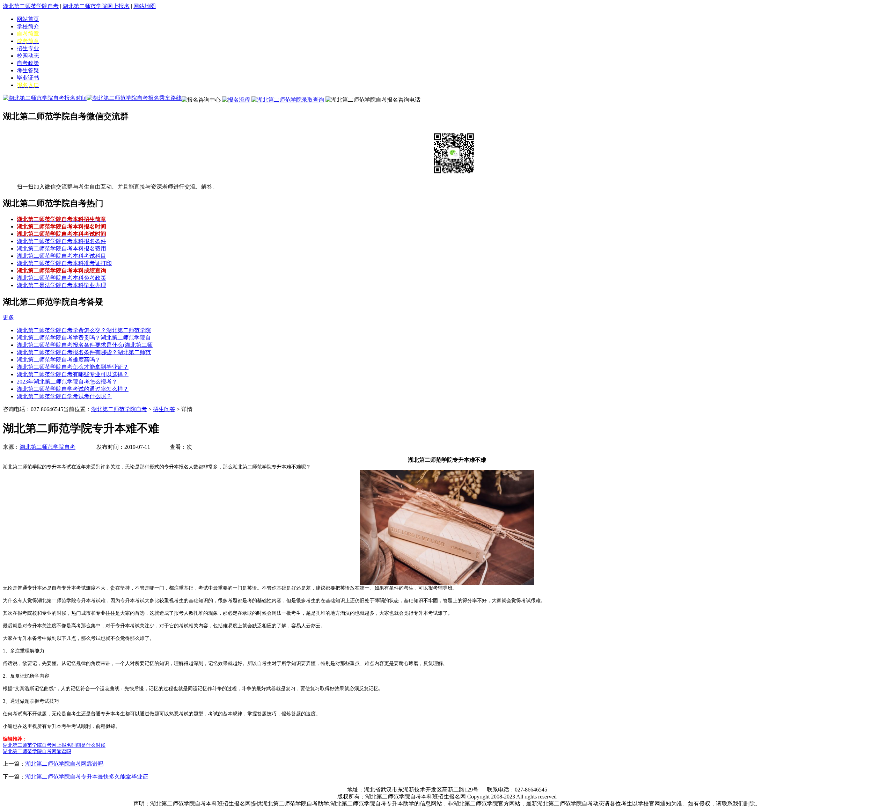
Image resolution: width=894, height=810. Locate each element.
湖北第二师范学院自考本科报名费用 (61, 248)
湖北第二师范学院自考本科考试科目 (61, 256)
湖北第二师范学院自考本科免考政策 (61, 278)
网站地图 (144, 6)
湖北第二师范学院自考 (31, 6)
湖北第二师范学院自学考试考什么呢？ (64, 396)
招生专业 (28, 48)
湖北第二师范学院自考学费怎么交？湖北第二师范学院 (84, 330)
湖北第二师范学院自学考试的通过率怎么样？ (73, 389)
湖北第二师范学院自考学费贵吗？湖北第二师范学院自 (84, 338)
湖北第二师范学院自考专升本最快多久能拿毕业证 (86, 777)
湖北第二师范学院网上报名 (96, 6)
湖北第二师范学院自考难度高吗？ (59, 360)
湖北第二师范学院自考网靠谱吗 (64, 764)
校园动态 (28, 56)
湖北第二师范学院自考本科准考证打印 (64, 263)
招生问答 (164, 409)
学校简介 (28, 26)
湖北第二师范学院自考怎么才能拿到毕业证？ (73, 367)
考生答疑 (28, 70)
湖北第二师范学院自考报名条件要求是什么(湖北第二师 (85, 345)
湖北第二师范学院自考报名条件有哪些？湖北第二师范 (84, 352)
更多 (8, 317)
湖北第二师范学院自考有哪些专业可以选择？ (73, 374)
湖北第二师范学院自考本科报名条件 (61, 241)
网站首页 (28, 19)
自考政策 (28, 63)
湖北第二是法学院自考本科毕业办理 (61, 285)
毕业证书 (28, 78)
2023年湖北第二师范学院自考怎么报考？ (67, 382)
